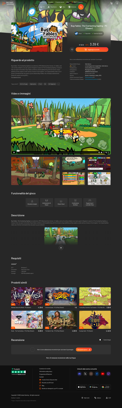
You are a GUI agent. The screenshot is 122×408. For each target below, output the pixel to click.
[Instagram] (91, 373)
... (58, 84)
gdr (45, 84)
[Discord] (79, 373)
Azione (87, 75)
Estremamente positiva (91, 79)
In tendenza (42, 2)
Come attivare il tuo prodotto (92, 68)
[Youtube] (102, 373)
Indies (97, 75)
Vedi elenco (88, 64)
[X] (85, 373)
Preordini (50, 2)
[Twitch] (108, 373)
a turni (40, 84)
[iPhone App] (82, 387)
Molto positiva (89, 77)
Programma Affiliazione (45, 374)
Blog (68, 2)
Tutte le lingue (107, 340)
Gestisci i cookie (15, 398)
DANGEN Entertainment (91, 71)
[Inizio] (8, 3)
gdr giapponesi (52, 84)
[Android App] (93, 387)
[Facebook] (97, 373)
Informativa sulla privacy (45, 371)
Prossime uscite (60, 2)
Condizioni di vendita (44, 368)
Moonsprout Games (90, 69)
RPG (100, 75)
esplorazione (33, 84)
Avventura (92, 75)
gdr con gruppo (24, 84)
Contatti (41, 377)
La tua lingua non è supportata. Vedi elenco (96, 66)
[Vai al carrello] (111, 3)
